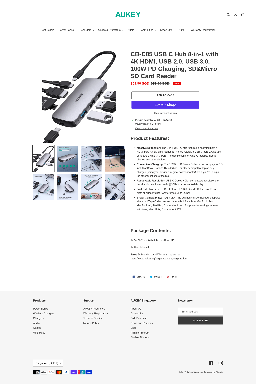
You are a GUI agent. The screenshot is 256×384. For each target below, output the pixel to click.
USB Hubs (39, 332)
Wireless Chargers (43, 313)
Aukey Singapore (195, 372)
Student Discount (140, 337)
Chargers (38, 318)
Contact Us (137, 313)
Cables (37, 327)
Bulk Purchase (139, 318)
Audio (36, 323)
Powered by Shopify (213, 372)
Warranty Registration (95, 313)
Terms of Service (93, 318)
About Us (136, 308)
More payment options (165, 113)
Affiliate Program (140, 332)
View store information (146, 128)
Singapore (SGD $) (47, 363)
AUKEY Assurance (94, 308)
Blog (133, 327)
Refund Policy (91, 323)
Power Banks (40, 308)
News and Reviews (142, 323)
